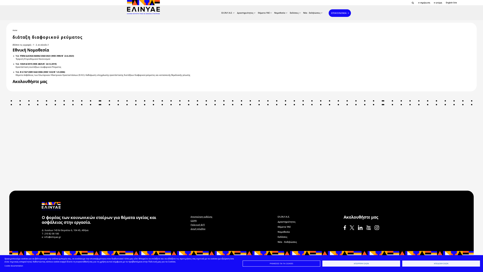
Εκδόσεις (294, 12)
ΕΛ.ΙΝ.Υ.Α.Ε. (226, 12)
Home (15, 30)
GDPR (194, 220)
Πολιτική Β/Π (198, 224)
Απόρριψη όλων (361, 263)
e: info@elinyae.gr (51, 237)
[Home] (144, 7)
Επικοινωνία (339, 13)
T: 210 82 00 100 (50, 233)
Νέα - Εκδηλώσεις (311, 12)
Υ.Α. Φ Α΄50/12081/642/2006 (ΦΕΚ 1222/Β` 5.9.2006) (40, 72)
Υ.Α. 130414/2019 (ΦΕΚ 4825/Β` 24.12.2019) (36, 64)
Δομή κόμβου (198, 228)
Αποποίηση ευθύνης (201, 216)
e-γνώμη (438, 2)
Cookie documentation (14, 266)
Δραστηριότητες (245, 12)
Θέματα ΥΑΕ (264, 12)
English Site (451, 2)
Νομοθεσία (279, 12)
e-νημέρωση (424, 2)
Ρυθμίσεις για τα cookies (281, 263)
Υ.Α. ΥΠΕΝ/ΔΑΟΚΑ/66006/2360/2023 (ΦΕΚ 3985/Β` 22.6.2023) (45, 56)
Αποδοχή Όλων (441, 263)
